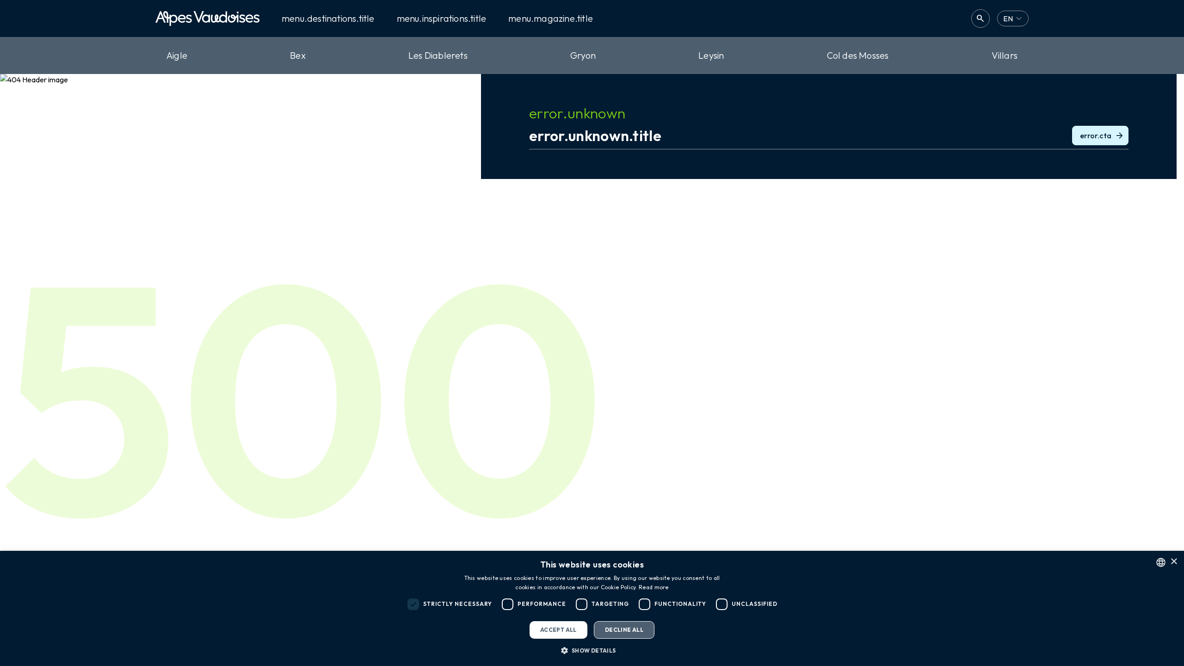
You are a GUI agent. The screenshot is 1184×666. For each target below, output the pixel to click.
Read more (654, 587)
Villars (1005, 55)
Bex (298, 55)
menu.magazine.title (550, 18)
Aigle (176, 55)
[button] (592, 650)
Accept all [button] (558, 629)
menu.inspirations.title (442, 18)
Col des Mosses (858, 55)
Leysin (711, 55)
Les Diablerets (438, 55)
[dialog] (592, 608)
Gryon (583, 55)
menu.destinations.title (328, 18)
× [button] (1173, 561)
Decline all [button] (624, 629)
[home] (207, 18)
